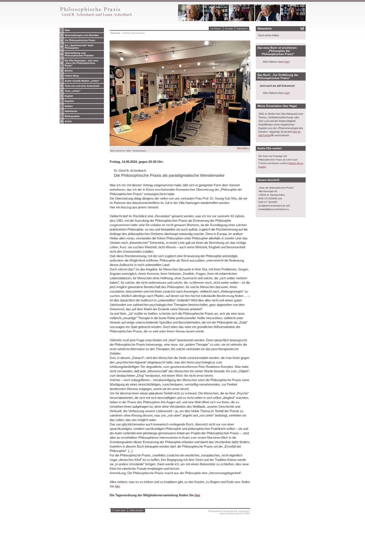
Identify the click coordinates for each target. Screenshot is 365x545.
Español (69, 101)
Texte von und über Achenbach (82, 86)
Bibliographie (72, 116)
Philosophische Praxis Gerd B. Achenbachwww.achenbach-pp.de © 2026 (228, 512)
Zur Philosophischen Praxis (80, 40)
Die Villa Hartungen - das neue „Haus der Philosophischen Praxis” (81, 63)
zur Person (216, 28)
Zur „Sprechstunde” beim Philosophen (79, 46)
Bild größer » (243, 148)
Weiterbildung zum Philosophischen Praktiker (79, 54)
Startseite (115, 33)
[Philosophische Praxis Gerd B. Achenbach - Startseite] (96, 16)
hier (117, 486)
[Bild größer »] (180, 145)
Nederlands (71, 111)
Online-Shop (72, 75)
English (69, 96)
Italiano (69, 106)
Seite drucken (136, 510)
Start (67, 30)
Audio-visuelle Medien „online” (82, 81)
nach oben (120, 510)
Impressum (242, 28)
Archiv (68, 121)
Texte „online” (73, 91)
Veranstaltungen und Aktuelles (82, 35)
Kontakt (229, 28)
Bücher (69, 70)
